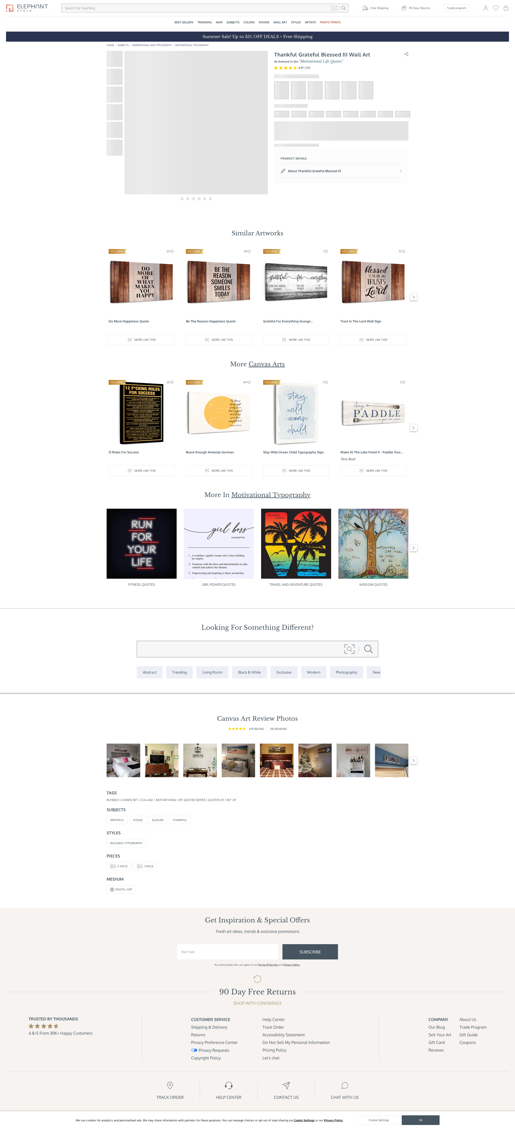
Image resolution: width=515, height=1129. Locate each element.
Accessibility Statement (284, 1034)
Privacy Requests (214, 1050)
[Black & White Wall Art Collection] (249, 672)
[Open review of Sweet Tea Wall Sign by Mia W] (200, 760)
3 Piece (122, 866)
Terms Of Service (268, 964)
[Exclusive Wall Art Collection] (284, 672)
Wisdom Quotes (373, 585)
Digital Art (123, 889)
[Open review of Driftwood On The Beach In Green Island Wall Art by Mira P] (238, 760)
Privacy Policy (333, 1120)
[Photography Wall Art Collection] (346, 672)
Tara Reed (347, 459)
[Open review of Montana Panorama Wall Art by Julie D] (277, 760)
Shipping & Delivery (209, 1027)
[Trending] (179, 672)
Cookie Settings (304, 1120)
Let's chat (271, 1057)
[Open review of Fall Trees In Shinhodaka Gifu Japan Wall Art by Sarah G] (162, 760)
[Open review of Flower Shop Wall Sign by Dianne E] (392, 760)
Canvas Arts (267, 364)
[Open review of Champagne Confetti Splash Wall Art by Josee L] (353, 760)
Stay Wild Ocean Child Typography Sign (293, 452)
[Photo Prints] (376, 672)
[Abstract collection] (150, 672)
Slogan (158, 820)
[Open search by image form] (334, 8)
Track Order (273, 1027)
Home (110, 45)
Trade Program (472, 1027)
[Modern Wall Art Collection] (313, 672)
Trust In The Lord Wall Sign (360, 321)
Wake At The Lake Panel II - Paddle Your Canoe (370, 452)
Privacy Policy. (291, 964)
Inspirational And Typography (152, 45)
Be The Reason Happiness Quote (211, 321)
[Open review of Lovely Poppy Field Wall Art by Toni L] (123, 760)
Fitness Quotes (141, 585)
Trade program (456, 8)
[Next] (413, 297)
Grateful (117, 820)
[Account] (486, 10)
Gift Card (436, 1042)
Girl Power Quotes (219, 585)
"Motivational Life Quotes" (321, 61)
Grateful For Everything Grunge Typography (286, 321)
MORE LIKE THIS (145, 339)
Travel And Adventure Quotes (296, 585)
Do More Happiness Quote (129, 321)
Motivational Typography (192, 45)
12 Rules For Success (124, 452)
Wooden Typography (126, 843)
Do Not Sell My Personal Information (296, 1042)
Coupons (467, 1042)
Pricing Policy (274, 1050)
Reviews (436, 1050)
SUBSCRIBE (310, 951)
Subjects (123, 45)
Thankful (180, 820)
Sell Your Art (439, 1034)
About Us (467, 1019)
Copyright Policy (206, 1057)
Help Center (274, 1019)
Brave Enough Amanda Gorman (210, 452)
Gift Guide (468, 1034)
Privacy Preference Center (214, 1042)
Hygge (138, 820)
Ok (420, 1120)
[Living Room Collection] (212, 672)
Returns (198, 1034)
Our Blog (436, 1027)
